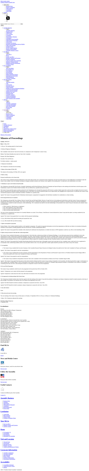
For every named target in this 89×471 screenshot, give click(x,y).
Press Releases (9, 70)
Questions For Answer (11, 43)
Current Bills (6, 414)
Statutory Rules (6, 416)
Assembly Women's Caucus (12, 50)
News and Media (7, 65)
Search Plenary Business (11, 36)
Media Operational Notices (12, 74)
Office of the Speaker (11, 45)
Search (2, 355)
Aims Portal (8, 11)
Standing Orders (9, 46)
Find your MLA (6, 424)
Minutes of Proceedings (11, 49)
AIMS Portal (9, 33)
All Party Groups (10, 64)
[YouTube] (7, 15)
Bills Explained (6, 415)
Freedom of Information (8, 457)
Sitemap (5, 467)
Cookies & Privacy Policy (9, 466)
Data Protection (6, 455)
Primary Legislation (10, 7)
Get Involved (9, 84)
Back (8, 29)
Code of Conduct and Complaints (13, 60)
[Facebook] (7, 21)
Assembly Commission (11, 103)
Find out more (4, 368)
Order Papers (9, 41)
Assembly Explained (10, 78)
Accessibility (5, 462)
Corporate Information (11, 104)
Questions (5, 402)
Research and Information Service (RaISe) (15, 44)
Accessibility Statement (8, 465)
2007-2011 (5, 127)
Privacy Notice (6, 456)
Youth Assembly (9, 87)
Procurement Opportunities (9, 459)
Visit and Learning (7, 79)
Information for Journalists (12, 75)
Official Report (9, 8)
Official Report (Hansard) (11, 40)
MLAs (7, 55)
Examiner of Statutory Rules (9, 418)
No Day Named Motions (11, 48)
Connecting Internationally (12, 89)
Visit (7, 83)
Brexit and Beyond (7, 407)
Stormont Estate (9, 93)
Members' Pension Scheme (12, 62)
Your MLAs (6, 51)
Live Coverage (9, 34)
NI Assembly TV (10, 69)
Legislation (8, 35)
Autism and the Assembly (11, 91)
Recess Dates (9, 107)
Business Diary (9, 6)
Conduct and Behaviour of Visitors (11, 447)
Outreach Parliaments (11, 97)
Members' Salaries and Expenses (13, 58)
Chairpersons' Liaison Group (9, 128)
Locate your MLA (10, 57)
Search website (4, 24)
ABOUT (5, 99)
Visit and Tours (6, 442)
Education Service (10, 86)
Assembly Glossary (10, 94)
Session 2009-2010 (7, 131)
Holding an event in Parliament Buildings (15, 88)
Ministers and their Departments (13, 63)
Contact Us (3, 395)
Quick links (5, 109)
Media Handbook (10, 77)
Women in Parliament (11, 96)
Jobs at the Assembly (10, 106)
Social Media (9, 72)
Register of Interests (10, 59)
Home (4, 123)
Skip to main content (5, 1)
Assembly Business (7, 27)
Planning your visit (10, 92)
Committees (8, 10)
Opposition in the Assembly (12, 39)
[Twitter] (8, 19)
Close (2, 121)
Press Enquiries (9, 73)
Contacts (5, 12)
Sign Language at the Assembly (13, 98)
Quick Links (6, 4)
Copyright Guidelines (8, 454)
